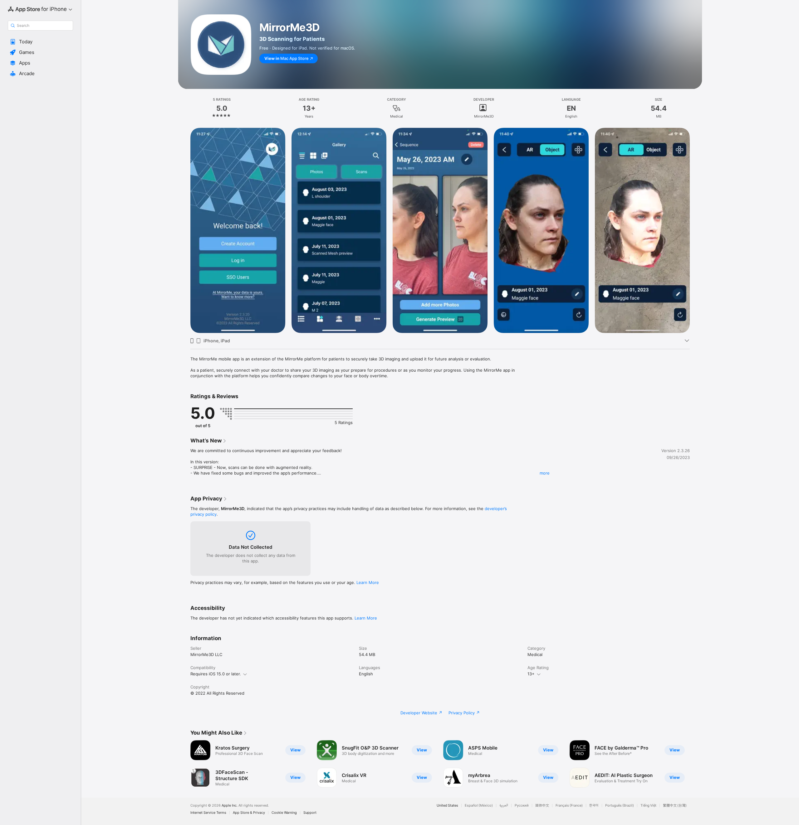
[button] (40, 41)
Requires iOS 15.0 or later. (215, 673)
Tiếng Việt (648, 805)
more (545, 472)
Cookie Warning (284, 812)
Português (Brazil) (619, 805)
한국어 (594, 805)
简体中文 (542, 805)
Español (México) (479, 805)
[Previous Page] (184, 230)
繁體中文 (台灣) (675, 805)
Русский (522, 805)
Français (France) (569, 805)
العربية (503, 805)
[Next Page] (696, 230)
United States (447, 805)
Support (309, 812)
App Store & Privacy (249, 812)
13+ (531, 673)
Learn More (367, 582)
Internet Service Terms (208, 812)
